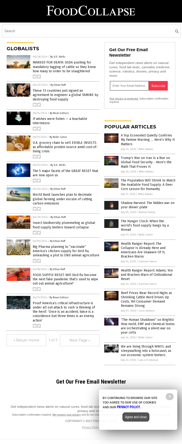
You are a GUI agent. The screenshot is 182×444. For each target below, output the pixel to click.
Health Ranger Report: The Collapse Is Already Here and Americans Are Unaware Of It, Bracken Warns (143, 250)
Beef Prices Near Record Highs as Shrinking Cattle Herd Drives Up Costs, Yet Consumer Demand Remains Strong (146, 299)
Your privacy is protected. (124, 98)
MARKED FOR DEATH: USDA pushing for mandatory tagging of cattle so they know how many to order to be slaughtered (64, 66)
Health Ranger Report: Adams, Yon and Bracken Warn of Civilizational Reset (147, 274)
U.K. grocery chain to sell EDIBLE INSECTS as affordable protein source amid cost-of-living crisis (65, 147)
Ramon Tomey (147, 212)
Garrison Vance (148, 261)
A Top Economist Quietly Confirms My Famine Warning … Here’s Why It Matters (148, 139)
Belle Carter (146, 234)
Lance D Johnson (148, 360)
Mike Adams (146, 149)
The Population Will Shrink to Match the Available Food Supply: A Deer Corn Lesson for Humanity (148, 184)
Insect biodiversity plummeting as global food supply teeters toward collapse (64, 225)
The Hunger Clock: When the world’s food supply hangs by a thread (145, 225)
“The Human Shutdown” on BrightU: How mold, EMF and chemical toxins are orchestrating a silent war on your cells (148, 326)
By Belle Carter (58, 137)
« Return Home (26, 340)
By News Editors (59, 113)
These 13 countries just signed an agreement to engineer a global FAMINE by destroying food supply (65, 95)
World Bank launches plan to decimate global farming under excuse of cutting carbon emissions (62, 199)
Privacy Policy (91, 427)
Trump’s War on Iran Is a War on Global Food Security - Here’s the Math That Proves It (146, 162)
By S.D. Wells (57, 56)
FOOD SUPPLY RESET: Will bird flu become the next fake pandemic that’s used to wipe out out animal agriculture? (65, 279)
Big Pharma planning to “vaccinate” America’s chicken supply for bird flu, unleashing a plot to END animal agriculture (66, 251)
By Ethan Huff (58, 84)
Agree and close (136, 417)
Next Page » (79, 340)
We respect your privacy (66, 414)
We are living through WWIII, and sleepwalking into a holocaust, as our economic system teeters (146, 350)
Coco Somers (147, 310)
